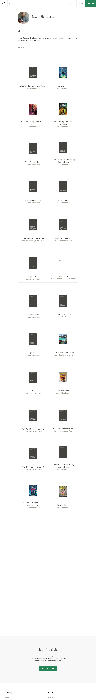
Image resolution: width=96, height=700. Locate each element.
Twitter (51, 697)
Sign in (81, 3)
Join (89, 3)
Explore (72, 3)
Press (7, 697)
